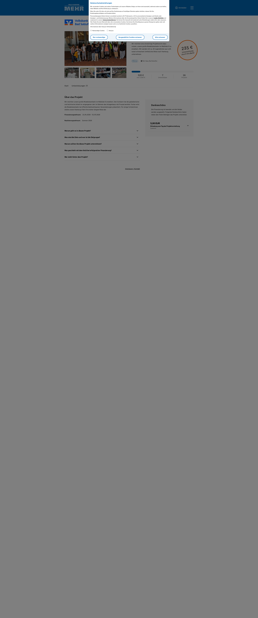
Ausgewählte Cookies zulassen (130, 37)
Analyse (111, 30)
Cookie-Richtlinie (159, 18)
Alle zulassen (160, 37)
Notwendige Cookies (98, 30)
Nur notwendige (99, 37)
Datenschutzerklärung (109, 20)
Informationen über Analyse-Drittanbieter (102, 27)
